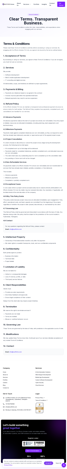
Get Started (61, 4)
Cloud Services (39, 385)
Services (26, 4)
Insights (44, 4)
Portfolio (36, 4)
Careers (5, 382)
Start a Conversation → (33, 451)
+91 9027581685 (10, 404)
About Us (19, 4)
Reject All (58, 463)
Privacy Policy (39, 397)
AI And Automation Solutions (42, 372)
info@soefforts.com (15, 229)
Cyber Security (39, 382)
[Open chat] (64, 465)
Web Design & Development (43, 374)
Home (12, 4)
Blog (4, 385)
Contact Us (52, 4)
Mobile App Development (42, 377)
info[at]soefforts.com (11, 407)
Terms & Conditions (40, 400)
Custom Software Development (43, 380)
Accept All (48, 463)
